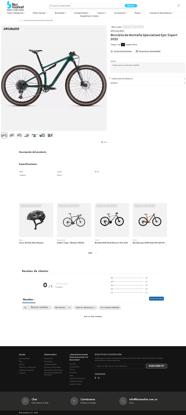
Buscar (131, 5)
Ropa (71, 375)
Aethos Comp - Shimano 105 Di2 (70, 242)
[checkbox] (109, 307)
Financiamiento (24, 358)
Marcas (21, 364)
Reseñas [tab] (29, 299)
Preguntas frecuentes (26, 370)
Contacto (22, 373)
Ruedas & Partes (75, 384)
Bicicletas (73, 364)
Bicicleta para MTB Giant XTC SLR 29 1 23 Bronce (150, 242)
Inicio (20, 20)
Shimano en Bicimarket (52, 367)
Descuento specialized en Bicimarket (53, 374)
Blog (20, 361)
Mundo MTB (48, 358)
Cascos (72, 370)
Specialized (117, 31)
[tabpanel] (36, 226)
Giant (97, 240)
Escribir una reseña (156, 298)
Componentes (74, 367)
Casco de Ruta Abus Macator (31, 242)
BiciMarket (15, 5)
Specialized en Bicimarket (53, 370)
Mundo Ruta (48, 361)
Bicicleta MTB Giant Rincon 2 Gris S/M (111, 242)
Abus (21, 240)
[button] (129, 278)
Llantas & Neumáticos (77, 378)
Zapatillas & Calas (76, 381)
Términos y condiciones (27, 367)
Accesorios (73, 372)
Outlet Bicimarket (50, 364)
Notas (113, 61)
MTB (21, 172)
